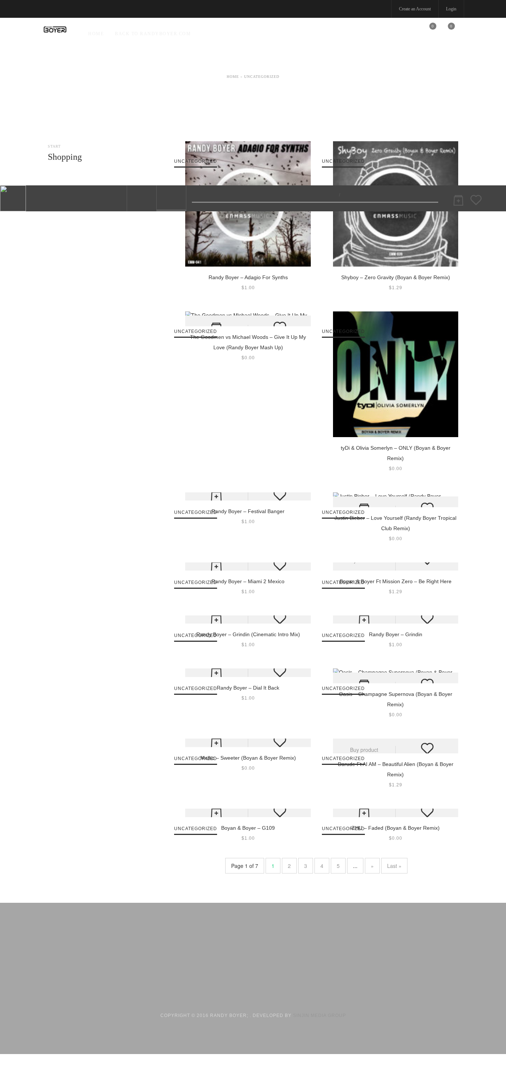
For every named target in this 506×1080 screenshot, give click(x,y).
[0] (428, 33)
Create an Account (415, 8)
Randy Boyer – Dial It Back (248, 688)
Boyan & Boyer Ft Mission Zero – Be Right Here (396, 581)
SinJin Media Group (319, 1015)
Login (451, 8)
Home (96, 33)
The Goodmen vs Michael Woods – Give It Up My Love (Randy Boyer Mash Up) (248, 342)
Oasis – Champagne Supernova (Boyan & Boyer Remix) (395, 699)
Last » (394, 865)
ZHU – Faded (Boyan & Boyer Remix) (396, 828)
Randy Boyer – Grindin (395, 634)
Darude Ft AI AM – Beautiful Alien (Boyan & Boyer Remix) (395, 769)
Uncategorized (261, 77)
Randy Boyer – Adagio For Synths (248, 277)
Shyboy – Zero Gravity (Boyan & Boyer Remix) (395, 277)
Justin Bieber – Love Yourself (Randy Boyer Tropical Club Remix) (395, 523)
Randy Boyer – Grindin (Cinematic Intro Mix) (248, 634)
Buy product (364, 749)
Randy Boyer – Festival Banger (248, 511)
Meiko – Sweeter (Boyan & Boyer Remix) (248, 758)
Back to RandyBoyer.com (153, 33)
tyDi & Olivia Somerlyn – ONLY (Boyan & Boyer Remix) (395, 453)
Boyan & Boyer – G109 (248, 828)
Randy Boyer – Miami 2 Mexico (248, 581)
